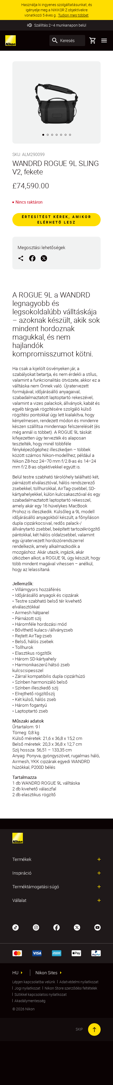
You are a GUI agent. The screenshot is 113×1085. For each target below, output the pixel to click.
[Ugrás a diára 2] (48, 135)
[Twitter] (77, 927)
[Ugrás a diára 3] (52, 135)
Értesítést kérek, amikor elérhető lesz (56, 219)
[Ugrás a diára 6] (65, 135)
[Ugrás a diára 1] (43, 135)
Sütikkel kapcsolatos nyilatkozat (40, 994)
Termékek (21, 859)
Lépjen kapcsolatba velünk (33, 981)
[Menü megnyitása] (104, 40)
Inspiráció (21, 873)
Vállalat (19, 900)
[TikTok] (15, 927)
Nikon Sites (46, 973)
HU (15, 973)
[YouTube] (97, 927)
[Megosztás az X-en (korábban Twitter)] (44, 258)
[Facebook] (56, 927)
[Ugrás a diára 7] (70, 135)
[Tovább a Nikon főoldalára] (10, 40)
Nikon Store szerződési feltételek (71, 988)
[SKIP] (94, 1029)
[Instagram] (36, 927)
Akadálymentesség (29, 1000)
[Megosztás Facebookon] (32, 258)
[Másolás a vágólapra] (21, 258)
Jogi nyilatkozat (27, 988)
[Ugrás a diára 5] (61, 135)
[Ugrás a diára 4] (57, 135)
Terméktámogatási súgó (35, 887)
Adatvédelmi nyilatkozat (79, 981)
